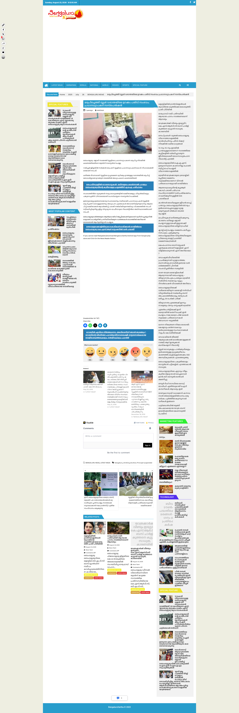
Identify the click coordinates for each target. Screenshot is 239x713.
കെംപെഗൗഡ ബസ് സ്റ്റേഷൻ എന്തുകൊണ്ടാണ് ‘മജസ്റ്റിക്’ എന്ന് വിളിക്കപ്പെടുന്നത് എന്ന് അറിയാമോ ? (174, 249)
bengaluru (119, 462)
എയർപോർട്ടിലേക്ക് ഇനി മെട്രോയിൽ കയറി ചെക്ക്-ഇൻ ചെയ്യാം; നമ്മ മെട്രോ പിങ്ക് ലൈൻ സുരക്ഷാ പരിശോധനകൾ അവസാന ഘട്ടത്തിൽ (173, 315)
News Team (89, 550)
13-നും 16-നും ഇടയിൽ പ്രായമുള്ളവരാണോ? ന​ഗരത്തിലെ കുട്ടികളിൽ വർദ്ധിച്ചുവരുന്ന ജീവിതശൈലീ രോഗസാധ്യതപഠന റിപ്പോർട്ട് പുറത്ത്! (174, 153)
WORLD (105, 85)
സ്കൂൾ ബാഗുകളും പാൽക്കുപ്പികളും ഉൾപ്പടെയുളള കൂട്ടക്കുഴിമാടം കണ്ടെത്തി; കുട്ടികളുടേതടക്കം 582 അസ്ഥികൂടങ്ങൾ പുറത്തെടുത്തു (174, 353)
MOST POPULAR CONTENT (62, 211)
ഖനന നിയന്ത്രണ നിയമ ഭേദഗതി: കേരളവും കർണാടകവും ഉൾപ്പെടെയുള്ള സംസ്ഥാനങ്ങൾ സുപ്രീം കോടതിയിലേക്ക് (173, 328)
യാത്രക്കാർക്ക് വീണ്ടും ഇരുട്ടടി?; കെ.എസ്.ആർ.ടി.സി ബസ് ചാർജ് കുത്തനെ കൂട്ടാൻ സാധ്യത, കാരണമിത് (145, 534)
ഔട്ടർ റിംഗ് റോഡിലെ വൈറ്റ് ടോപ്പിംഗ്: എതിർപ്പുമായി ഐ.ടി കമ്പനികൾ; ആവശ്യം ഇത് (172, 386)
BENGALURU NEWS (93, 462)
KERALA (83, 85)
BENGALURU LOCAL (91, 575)
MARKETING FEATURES (171, 421)
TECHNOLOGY (167, 497)
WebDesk (100, 110)
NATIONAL (94, 85)
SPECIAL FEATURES (58, 104)
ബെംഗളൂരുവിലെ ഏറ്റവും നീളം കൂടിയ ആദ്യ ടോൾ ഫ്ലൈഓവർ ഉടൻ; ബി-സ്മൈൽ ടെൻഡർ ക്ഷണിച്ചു (172, 375)
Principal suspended (144, 462)
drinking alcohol (129, 462)
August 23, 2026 (91, 547)
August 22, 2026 (114, 545)
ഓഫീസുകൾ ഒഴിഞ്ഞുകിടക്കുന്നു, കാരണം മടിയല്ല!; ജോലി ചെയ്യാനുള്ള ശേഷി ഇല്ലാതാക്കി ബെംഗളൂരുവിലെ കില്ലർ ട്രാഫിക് (173, 221)
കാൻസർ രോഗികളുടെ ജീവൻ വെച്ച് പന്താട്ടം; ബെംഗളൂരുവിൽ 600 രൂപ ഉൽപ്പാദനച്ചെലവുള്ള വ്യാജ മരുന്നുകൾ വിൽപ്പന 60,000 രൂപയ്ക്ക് (174, 208)
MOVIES (115, 85)
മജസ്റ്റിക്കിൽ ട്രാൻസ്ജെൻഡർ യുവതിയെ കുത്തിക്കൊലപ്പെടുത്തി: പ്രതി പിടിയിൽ (174, 107)
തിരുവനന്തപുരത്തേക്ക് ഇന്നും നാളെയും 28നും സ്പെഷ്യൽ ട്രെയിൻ (174, 304)
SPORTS (125, 85)
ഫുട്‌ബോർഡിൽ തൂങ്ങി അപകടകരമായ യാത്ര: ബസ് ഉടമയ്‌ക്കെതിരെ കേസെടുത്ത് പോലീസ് (171, 409)
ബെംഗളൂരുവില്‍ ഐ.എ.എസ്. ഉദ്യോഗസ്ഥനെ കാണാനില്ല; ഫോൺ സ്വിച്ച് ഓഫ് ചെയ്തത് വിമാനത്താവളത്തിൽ (174, 167)
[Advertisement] (142, 40)
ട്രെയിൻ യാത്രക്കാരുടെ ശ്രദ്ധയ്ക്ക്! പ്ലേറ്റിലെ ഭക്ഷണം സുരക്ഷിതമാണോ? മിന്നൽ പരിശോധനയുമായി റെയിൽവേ (173, 179)
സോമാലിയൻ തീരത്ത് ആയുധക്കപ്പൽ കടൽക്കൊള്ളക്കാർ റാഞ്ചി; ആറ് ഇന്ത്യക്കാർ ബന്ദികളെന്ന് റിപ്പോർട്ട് (174, 341)
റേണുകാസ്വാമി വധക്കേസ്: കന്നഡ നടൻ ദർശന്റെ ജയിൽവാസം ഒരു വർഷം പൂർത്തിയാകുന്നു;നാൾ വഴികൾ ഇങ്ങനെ (174, 397)
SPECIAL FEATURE (140, 85)
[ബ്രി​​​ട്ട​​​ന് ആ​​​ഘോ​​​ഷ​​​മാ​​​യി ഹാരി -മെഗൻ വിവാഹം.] (94, 377)
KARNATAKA (71, 85)
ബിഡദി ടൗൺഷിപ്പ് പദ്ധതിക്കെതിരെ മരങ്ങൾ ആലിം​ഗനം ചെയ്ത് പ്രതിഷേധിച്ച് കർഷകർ (171, 514)
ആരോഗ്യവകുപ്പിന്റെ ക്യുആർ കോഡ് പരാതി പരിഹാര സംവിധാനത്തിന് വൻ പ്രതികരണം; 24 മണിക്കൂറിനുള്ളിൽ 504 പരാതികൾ (174, 193)
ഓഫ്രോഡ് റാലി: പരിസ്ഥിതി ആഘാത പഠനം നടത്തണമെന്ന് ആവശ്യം (172, 116)
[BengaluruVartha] (46, 85)
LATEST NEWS (57, 85)
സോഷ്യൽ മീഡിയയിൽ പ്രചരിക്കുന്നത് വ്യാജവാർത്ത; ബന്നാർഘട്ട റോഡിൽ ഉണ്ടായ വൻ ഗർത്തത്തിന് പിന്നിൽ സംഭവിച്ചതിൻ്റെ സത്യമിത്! (174, 263)
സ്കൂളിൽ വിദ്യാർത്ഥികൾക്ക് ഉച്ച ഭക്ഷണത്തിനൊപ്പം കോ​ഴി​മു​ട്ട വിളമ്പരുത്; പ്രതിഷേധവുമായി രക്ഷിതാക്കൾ (140, 501)
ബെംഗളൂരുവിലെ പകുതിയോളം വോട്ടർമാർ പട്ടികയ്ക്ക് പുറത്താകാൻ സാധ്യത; (174, 364)
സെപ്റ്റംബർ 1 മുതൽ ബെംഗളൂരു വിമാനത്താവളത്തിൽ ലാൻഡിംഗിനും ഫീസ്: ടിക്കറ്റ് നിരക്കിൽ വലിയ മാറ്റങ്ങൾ (173, 139)
